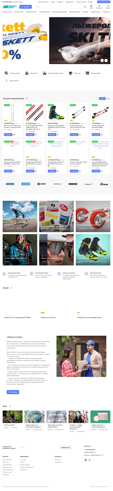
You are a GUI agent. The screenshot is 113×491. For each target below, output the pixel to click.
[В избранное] (14, 134)
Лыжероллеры (7, 464)
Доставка (23, 460)
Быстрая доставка (14, 273)
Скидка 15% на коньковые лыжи (89, 317)
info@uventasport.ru (90, 452)
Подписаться (65, 447)
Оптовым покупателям (27, 467)
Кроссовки (6, 474)
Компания (58, 456)
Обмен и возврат (25, 464)
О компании (13, 392)
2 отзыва (97, 129)
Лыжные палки (7, 472)
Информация (24, 456)
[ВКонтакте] (85, 460)
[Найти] (85, 7)
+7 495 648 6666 (6, 2)
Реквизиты (23, 469)
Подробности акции (101, 277)
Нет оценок (32, 131)
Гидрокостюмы (7, 467)
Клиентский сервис (41, 273)
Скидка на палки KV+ (48, 317)
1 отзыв (9, 129)
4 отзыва (53, 168)
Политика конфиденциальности (99, 486)
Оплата (22, 462)
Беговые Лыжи (7, 460)
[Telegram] (89, 460)
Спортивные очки (8, 469)
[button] (94, 60)
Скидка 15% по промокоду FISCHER (17, 317)
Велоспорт (6, 462)
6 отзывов (76, 129)
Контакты (57, 460)
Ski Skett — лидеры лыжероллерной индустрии (76, 427)
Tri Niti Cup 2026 (9, 425)
